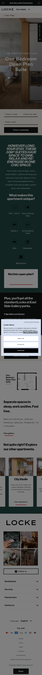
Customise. (21, 350)
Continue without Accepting (31, 322)
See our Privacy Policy (30, 332)
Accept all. (20, 344)
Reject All (21, 338)
